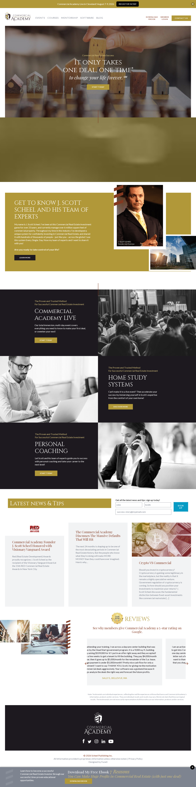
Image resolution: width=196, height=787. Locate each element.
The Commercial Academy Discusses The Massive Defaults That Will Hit (98, 536)
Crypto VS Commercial (155, 563)
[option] (136, 659)
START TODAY (98, 87)
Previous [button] (86, 663)
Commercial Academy (18, 17)
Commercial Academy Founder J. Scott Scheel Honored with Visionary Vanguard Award (34, 546)
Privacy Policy (135, 758)
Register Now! (127, 4)
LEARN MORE (24, 258)
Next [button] (186, 663)
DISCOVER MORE (120, 407)
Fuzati (104, 761)
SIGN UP (181, 506)
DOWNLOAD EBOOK (78, 781)
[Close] (193, 4)
